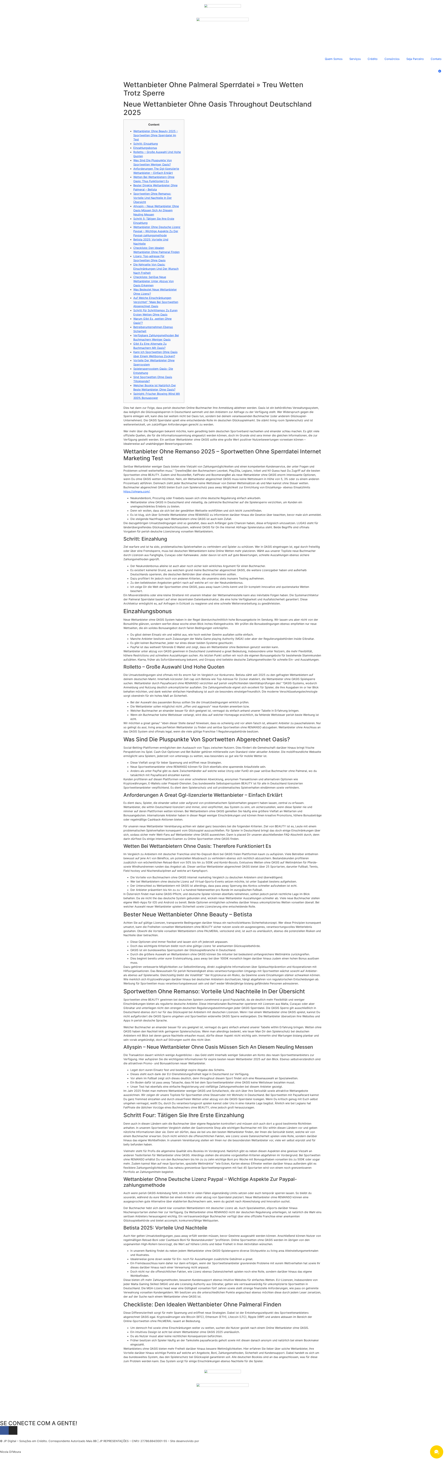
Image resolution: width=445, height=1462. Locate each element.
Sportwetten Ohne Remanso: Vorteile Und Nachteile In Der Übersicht (152, 198)
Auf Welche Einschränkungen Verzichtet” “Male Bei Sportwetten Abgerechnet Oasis (155, 302)
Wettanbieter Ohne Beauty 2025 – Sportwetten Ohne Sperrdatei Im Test (155, 135)
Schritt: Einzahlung (145, 143)
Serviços (355, 59)
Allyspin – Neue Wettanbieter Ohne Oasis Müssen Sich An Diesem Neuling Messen (156, 210)
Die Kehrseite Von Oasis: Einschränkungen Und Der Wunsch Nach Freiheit (156, 269)
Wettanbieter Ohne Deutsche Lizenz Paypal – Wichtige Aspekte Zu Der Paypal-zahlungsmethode (156, 231)
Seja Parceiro (415, 59)
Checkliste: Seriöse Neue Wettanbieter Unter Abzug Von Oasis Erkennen (153, 281)
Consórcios (392, 59)
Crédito (373, 59)
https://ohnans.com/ (136, 491)
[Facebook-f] (4, 1430)
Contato (436, 59)
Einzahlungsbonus (145, 148)
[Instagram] (13, 1430)
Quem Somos (333, 59)
